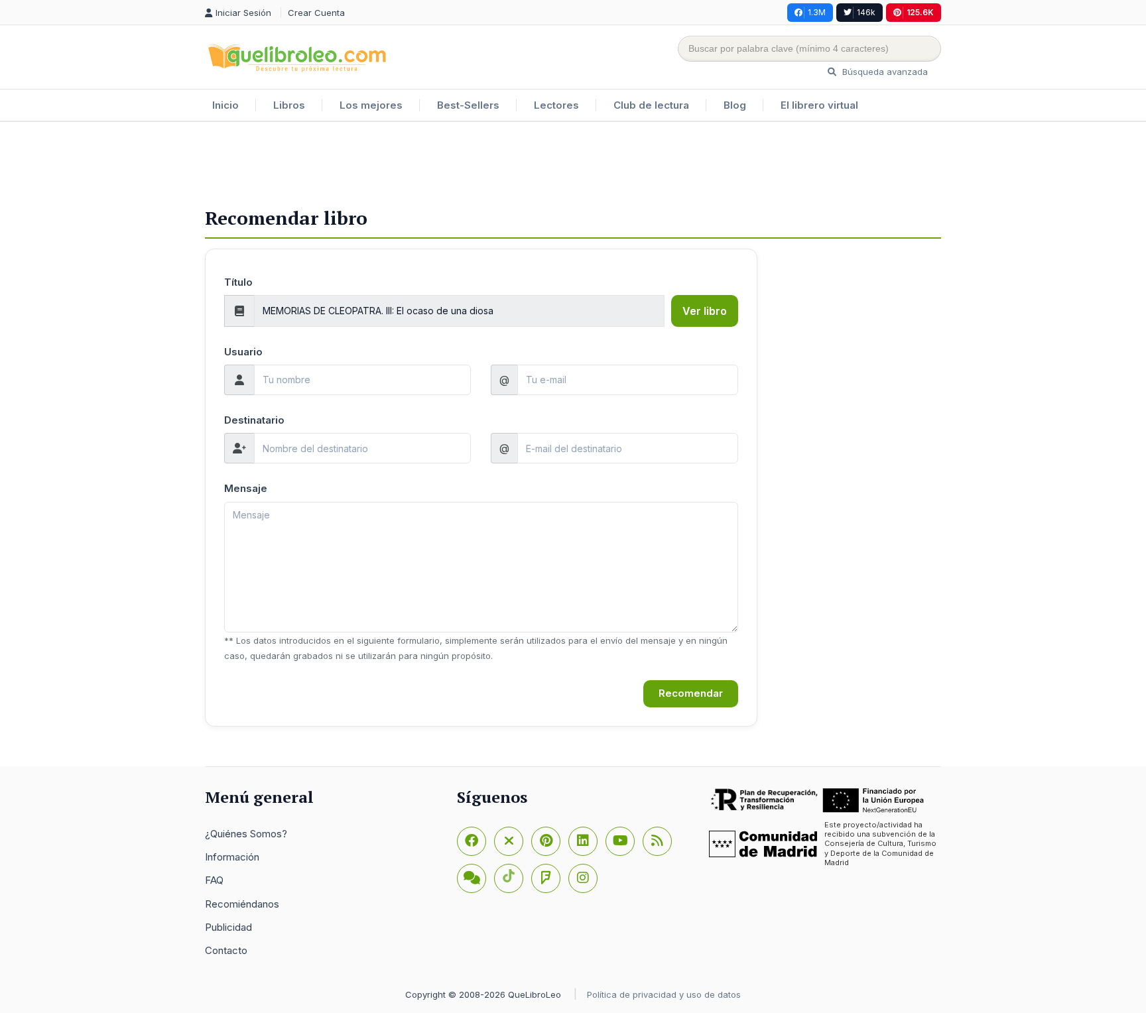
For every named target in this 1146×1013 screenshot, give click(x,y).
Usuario (243, 351)
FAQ (214, 880)
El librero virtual (819, 105)
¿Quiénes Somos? (246, 833)
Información (232, 857)
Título (238, 282)
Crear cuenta (316, 12)
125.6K (920, 12)
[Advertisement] (573, 165)
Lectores (556, 105)
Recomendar (691, 693)
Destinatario (254, 420)
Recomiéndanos (242, 904)
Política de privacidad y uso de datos (664, 994)
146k (866, 12)
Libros (289, 105)
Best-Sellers (468, 105)
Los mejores (371, 105)
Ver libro (704, 311)
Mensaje (245, 488)
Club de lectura (651, 105)
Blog (735, 105)
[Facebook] (471, 841)
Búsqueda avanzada (884, 71)
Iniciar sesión (245, 12)
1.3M (817, 12)
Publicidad (228, 927)
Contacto (226, 950)
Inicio (225, 105)
